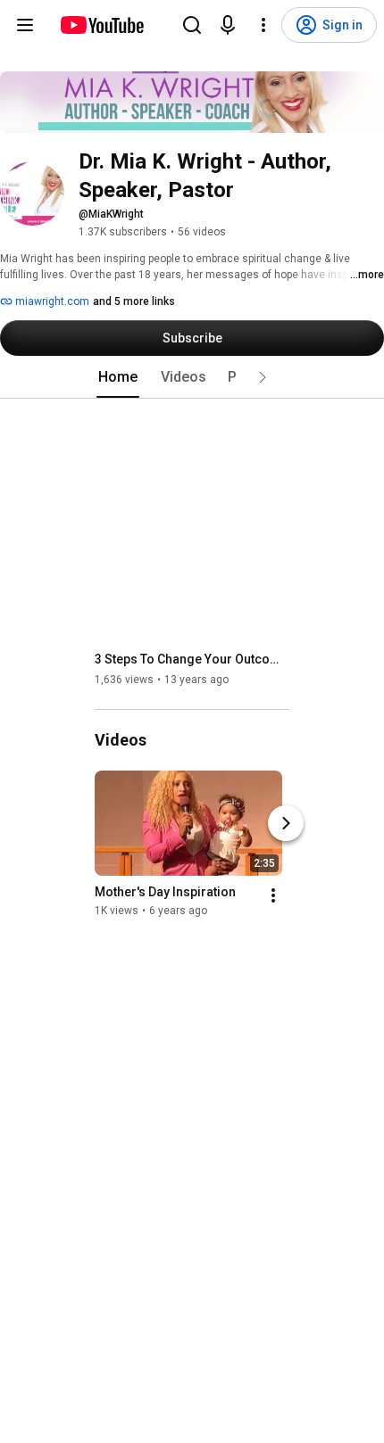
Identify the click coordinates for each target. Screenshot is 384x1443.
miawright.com (51, 301)
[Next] (286, 823)
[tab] (117, 377)
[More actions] (273, 895)
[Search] (192, 25)
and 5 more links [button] (134, 301)
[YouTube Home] (101, 25)
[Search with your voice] (228, 25)
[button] (262, 377)
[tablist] (192, 377)
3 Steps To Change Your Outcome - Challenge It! (192, 659)
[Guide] (25, 25)
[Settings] (263, 25)
